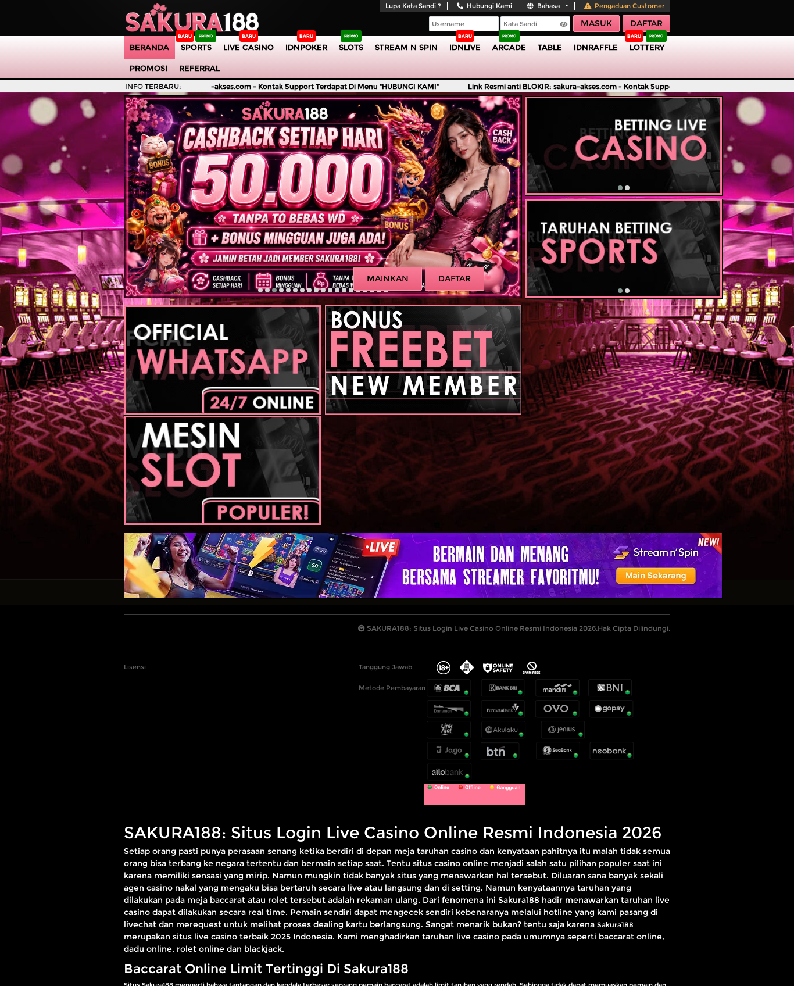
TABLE (550, 47)
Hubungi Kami (489, 6)
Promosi (148, 68)
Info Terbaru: (153, 86)
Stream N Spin (406, 47)
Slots (351, 47)
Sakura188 (615, 924)
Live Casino (248, 47)
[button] (260, 290)
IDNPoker (306, 47)
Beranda (149, 47)
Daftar (646, 23)
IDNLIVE (465, 47)
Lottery (647, 47)
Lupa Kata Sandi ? (413, 6)
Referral (199, 68)
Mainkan (388, 278)
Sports (196, 47)
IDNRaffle (596, 47)
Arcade (509, 47)
